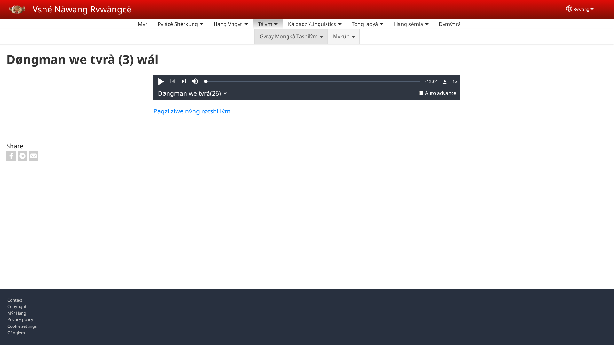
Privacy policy (20, 319)
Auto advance (440, 93)
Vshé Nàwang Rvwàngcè (82, 9)
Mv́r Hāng (16, 313)
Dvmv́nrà (450, 23)
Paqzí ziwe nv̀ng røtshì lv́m (192, 111)
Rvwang (581, 9)
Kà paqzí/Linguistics (312, 23)
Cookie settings (22, 326)
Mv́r (142, 23)
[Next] (183, 81)
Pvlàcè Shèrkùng (178, 23)
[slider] (313, 81)
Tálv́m (265, 23)
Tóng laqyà (365, 23)
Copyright (17, 306)
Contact (14, 300)
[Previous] (172, 81)
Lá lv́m (473, 24)
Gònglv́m (16, 332)
